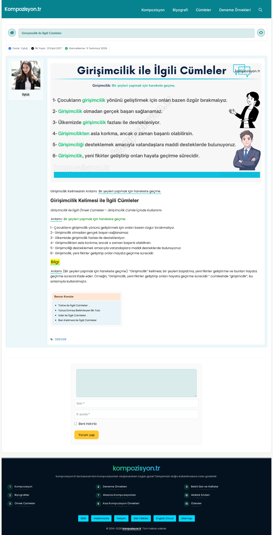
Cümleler (203, 10)
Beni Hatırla (88, 423)
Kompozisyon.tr (23, 9)
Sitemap (186, 518)
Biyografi (180, 10)
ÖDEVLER (60, 339)
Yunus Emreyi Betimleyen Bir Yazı (79, 310)
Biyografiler (22, 495)
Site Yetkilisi (141, 518)
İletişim (121, 518)
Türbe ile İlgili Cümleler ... (74, 305)
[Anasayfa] (12, 33)
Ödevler (196, 503)
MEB (83, 518)
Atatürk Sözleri (200, 495)
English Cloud (164, 518)
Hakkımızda (101, 518)
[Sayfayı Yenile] (261, 33)
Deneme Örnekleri (235, 10)
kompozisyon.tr (136, 468)
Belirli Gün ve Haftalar (204, 486)
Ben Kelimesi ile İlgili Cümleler (77, 320)
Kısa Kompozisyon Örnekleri (121, 503)
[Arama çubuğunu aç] (260, 10)
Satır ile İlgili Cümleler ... (73, 315)
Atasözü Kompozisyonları (119, 495)
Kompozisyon (153, 10)
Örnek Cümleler (25, 503)
